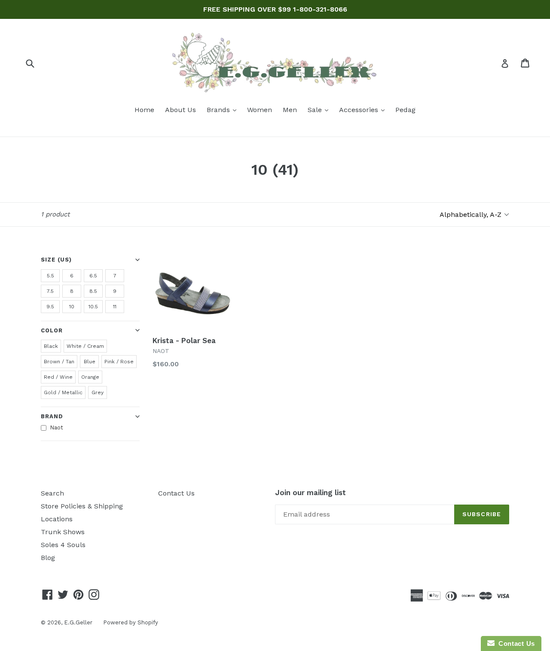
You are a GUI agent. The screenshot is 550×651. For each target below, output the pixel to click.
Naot (56, 427)
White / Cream (85, 346)
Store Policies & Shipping (82, 506)
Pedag (405, 110)
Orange (90, 377)
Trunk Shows (63, 532)
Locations (57, 519)
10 (71, 307)
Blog (48, 558)
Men (290, 110)
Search (52, 493)
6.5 (93, 276)
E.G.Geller (78, 622)
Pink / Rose (119, 362)
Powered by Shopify (130, 622)
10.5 (93, 307)
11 (114, 307)
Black (51, 346)
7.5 (50, 291)
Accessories (364, 109)
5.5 (50, 276)
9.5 (50, 307)
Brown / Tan (59, 362)
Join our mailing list (310, 492)
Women (259, 110)
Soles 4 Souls (63, 545)
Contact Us (176, 493)
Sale (320, 109)
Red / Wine (58, 377)
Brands (224, 109)
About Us (180, 110)
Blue (89, 362)
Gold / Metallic (63, 392)
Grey (98, 392)
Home (144, 110)
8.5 (93, 291)
